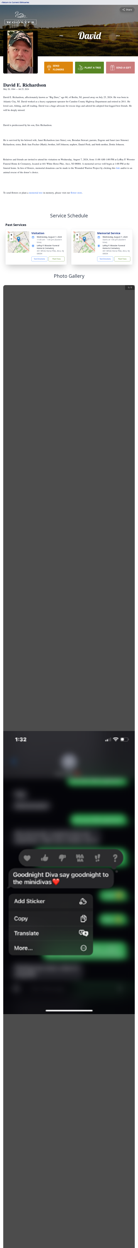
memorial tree (36, 192)
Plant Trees (56, 259)
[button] (18, 239)
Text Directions (39, 259)
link (118, 168)
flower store (76, 192)
